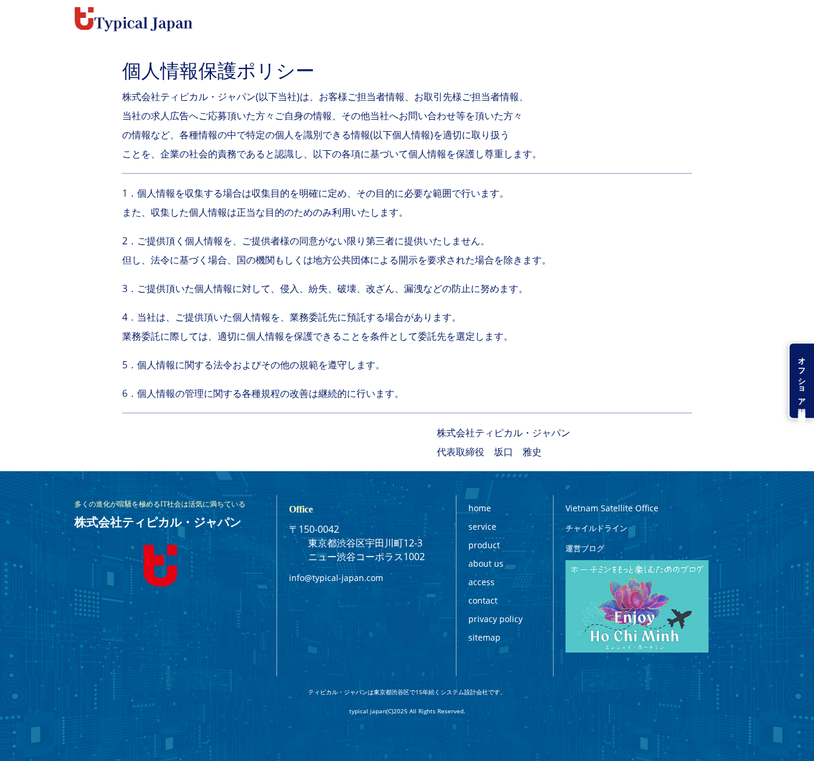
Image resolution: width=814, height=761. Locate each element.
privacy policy (495, 619)
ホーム (289, 20)
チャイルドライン (596, 528)
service (482, 526)
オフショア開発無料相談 (802, 380)
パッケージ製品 (415, 20)
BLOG (620, 20)
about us (486, 563)
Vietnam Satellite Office (612, 508)
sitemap (484, 637)
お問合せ (722, 20)
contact (483, 600)
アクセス (668, 20)
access (481, 582)
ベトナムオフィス (554, 20)
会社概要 (483, 20)
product (484, 545)
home (479, 508)
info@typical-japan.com (336, 577)
